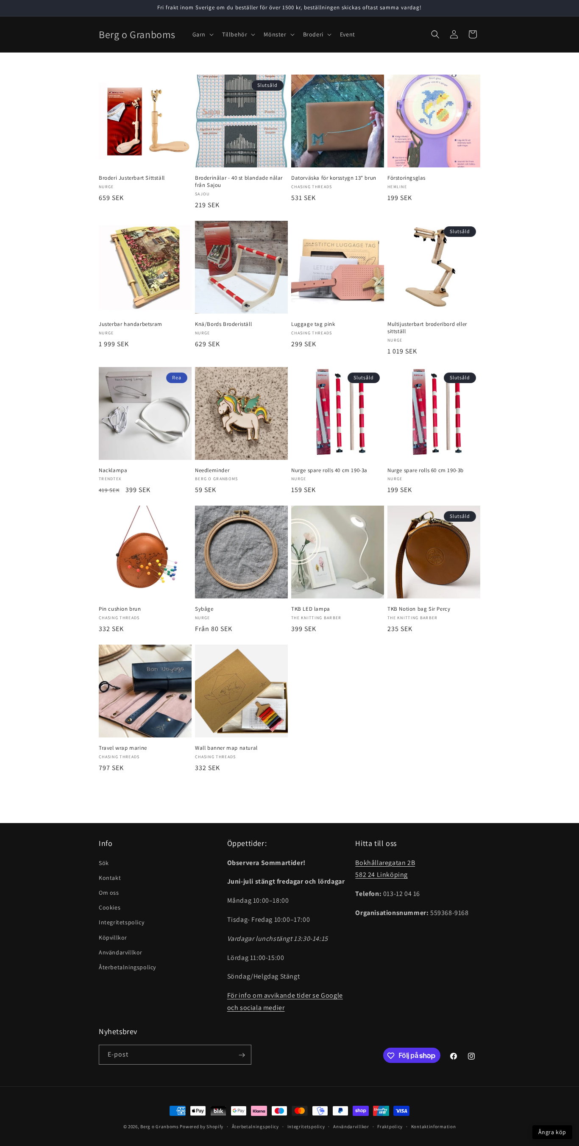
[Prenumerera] (241, 1055)
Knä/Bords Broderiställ (223, 324)
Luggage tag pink (313, 324)
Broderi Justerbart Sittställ (132, 178)
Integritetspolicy (121, 922)
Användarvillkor (120, 952)
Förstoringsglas (406, 178)
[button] (202, 34)
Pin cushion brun (120, 609)
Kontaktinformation (433, 1126)
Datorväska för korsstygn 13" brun (333, 178)
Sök (104, 862)
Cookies (109, 907)
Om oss (109, 892)
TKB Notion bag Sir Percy (418, 609)
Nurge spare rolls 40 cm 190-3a (329, 470)
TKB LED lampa (310, 609)
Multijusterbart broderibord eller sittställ (427, 328)
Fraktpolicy (390, 1126)
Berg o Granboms (159, 1126)
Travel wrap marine (123, 748)
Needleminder (212, 470)
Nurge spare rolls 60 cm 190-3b (425, 470)
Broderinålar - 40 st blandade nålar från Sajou (239, 182)
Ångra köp (552, 1132)
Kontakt (110, 877)
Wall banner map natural (226, 748)
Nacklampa (113, 470)
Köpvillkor (113, 937)
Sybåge (204, 609)
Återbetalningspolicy (127, 967)
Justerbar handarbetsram (130, 324)
